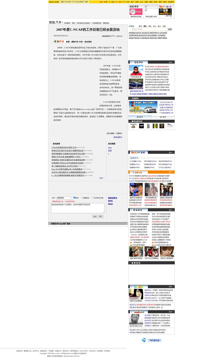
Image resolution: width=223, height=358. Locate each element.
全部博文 (107, 351)
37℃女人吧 (163, 167)
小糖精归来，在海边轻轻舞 (160, 326)
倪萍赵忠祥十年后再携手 (160, 219)
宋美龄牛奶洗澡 (134, 38)
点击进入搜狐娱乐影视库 (160, 237)
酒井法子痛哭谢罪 (167, 258)
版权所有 (83, 353)
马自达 (134, 94)
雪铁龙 (160, 94)
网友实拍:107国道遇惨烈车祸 (161, 295)
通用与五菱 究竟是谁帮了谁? (159, 82)
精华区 (110, 201)
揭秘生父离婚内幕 (166, 198)
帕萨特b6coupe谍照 (136, 83)
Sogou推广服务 (64, 224)
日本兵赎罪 (163, 33)
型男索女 (148, 326)
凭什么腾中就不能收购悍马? (159, 74)
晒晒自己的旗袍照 (142, 332)
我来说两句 (106, 36)
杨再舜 (147, 85)
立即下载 (169, 16)
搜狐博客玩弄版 (136, 16)
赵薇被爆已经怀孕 (135, 200)
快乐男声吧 (163, 161)
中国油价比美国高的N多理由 (160, 85)
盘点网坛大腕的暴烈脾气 (138, 229)
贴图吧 (132, 167)
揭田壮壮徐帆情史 (136, 198)
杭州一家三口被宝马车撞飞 (160, 293)
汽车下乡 (133, 88)
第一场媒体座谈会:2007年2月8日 (64, 166)
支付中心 (36, 351)
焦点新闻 (148, 315)
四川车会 (148, 298)
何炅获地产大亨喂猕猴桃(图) (140, 214)
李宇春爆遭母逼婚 (135, 203)
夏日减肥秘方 (152, 35)
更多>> (101, 178)
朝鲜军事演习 (154, 33)
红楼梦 (167, 176)
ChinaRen (67, 2)
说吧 (164, 26)
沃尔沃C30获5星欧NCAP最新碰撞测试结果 (69, 172)
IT (124, 2)
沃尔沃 (138, 88)
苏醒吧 (132, 164)
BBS (164, 2)
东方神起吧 (163, 164)
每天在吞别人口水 (136, 326)
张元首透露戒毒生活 (161, 242)
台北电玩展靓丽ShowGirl (138, 240)
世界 (110, 151)
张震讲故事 (161, 176)
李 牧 (147, 82)
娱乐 (113, 2)
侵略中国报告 (162, 38)
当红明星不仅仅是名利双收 (160, 320)
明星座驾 (148, 293)
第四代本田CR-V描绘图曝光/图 (159, 90)
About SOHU (83, 351)
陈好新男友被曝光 (166, 205)
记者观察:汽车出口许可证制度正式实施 (67, 163)
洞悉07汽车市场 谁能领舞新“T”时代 (66, 157)
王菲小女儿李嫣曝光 (151, 258)
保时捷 (135, 91)
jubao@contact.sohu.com (71, 356)
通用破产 (145, 94)
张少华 (147, 69)
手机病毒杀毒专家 (140, 181)
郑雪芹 (147, 80)
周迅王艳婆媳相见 (151, 203)
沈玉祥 (147, 77)
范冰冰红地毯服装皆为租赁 (139, 222)
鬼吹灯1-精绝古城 (140, 178)
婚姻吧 (147, 167)
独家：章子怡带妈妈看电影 (161, 214)
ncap (110, 147)
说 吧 (143, 153)
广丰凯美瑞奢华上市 (166, 113)
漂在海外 (133, 330)
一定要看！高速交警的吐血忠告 (162, 290)
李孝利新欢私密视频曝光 (160, 232)
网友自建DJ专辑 (151, 16)
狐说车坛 (148, 290)
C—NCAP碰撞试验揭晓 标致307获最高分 (68, 175)
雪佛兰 (150, 94)
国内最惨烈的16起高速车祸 (145, 305)
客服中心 (58, 351)
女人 (141, 2)
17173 (74, 2)
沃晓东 (147, 74)
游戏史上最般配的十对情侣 (161, 240)
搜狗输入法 (27, 351)
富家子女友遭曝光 (136, 301)
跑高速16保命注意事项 (163, 305)
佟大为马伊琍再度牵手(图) (161, 216)
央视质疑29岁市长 (135, 33)
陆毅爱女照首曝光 (166, 203)
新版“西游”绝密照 (136, 258)
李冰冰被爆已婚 (151, 198)
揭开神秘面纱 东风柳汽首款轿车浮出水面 (68, 154)
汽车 (127, 2)
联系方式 (66, 351)
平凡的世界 (157, 178)
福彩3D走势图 (166, 181)
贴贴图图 (148, 318)
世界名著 (150, 178)
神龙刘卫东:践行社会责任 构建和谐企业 (67, 151)
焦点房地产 (81, 2)
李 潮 (147, 72)
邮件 (155, 2)
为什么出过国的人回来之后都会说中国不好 (151, 330)
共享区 (131, 181)
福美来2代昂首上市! (166, 110)
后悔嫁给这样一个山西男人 (160, 323)
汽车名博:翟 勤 (136, 77)
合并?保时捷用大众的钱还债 (159, 69)
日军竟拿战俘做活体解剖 (138, 227)
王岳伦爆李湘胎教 (138, 245)
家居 (137, 2)
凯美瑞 (139, 94)
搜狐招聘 (43, 351)
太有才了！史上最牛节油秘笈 (161, 298)
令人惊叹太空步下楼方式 (162, 245)
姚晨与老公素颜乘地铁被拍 (139, 224)
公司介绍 (92, 351)
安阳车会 (148, 295)
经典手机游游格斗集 (154, 181)
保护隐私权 (74, 351)
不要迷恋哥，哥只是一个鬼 (160, 315)
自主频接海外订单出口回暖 (159, 80)
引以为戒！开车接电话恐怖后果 (162, 300)
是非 (146, 90)
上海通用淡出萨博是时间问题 (159, 72)
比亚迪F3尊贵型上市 (166, 105)
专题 (73, 23)
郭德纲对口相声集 (140, 176)
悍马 (139, 91)
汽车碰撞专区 (96, 23)
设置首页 (19, 351)
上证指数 (133, 161)
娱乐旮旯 (148, 320)
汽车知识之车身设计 (83, 23)
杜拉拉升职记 (152, 176)
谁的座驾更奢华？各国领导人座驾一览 (149, 307)
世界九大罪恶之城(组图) (160, 229)
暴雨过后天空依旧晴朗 (157, 332)
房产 (132, 2)
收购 (165, 94)
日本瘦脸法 (162, 35)
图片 (159, 26)
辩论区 (110, 204)
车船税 (140, 85)
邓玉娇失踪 (145, 33)
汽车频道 (67, 23)
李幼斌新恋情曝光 (166, 200)
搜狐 (62, 2)
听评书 (131, 176)
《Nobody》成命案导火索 (139, 235)
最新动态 (106, 23)
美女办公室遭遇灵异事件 (138, 232)
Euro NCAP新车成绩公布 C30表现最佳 (67, 169)
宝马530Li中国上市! (166, 102)
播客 (151, 2)
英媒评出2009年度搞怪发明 (160, 318)
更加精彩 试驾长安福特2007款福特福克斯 (68, 160)
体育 (105, 2)
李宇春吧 (148, 161)
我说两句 (171, 2)
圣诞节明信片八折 (135, 205)
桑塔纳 (155, 94)
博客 (160, 2)
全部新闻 (100, 351)
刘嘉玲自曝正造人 (151, 205)
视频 (146, 2)
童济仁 (147, 87)
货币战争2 (165, 178)
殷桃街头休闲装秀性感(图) (139, 219)
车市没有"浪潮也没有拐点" (159, 77)
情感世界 (148, 323)
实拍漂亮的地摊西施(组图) (161, 227)
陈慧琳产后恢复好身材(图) (139, 216)
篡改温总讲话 (143, 35)
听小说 (131, 178)
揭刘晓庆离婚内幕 (151, 200)
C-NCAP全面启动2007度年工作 (64, 147)
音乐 (154, 26)
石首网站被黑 (133, 35)
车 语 (147, 67)
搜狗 (86, 2)
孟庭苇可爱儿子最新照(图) (161, 235)
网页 (145, 26)
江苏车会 (148, 300)
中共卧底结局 (144, 38)
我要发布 (54, 224)
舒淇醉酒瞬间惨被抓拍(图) (161, 224)
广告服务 (51, 351)
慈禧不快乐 (153, 38)
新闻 (140, 26)
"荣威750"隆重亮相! (166, 107)
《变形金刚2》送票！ (139, 242)
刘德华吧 (148, 164)
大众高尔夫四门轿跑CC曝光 (159, 87)
